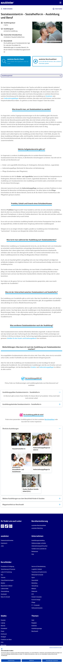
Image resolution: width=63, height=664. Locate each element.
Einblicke (34, 625)
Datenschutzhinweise (7, 540)
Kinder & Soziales (37, 597)
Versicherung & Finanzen (8, 569)
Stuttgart (3, 637)
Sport (33, 577)
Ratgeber (34, 623)
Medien (3, 583)
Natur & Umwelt (5, 597)
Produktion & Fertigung (7, 566)
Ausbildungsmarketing (38, 540)
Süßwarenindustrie (37, 608)
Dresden (3, 620)
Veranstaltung (5, 591)
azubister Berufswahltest (39, 525)
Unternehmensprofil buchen (39, 546)
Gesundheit (35, 580)
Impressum (4, 543)
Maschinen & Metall (6, 586)
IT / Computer (36, 605)
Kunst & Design (36, 599)
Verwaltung (35, 586)
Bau (2, 575)
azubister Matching (37, 528)
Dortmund (4, 634)
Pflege (33, 602)
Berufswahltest (50, 419)
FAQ (33, 554)
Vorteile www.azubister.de (39, 549)
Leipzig (3, 623)
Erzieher (33, 367)
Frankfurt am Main (6, 639)
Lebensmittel (4, 588)
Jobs (2, 546)
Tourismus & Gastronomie (39, 572)
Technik (3, 577)
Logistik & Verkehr (37, 569)
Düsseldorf (4, 628)
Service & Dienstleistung (38, 566)
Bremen (3, 625)
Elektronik (34, 591)
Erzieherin (49, 96)
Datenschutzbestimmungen (55, 647)
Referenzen (35, 551)
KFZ (33, 594)
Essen (2, 631)
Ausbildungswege (37, 628)
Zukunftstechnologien (7, 580)
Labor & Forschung (6, 572)
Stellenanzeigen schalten (39, 543)
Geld (33, 620)
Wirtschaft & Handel (37, 575)
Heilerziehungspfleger (11, 98)
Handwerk (4, 594)
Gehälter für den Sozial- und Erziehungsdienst (21, 338)
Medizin (34, 588)
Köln (2, 642)
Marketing (34, 583)
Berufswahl (35, 631)
